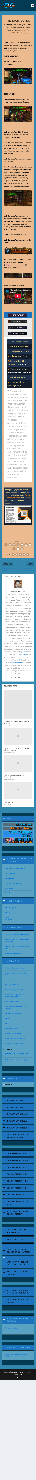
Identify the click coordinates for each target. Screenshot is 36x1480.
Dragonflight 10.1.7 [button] (17, 1174)
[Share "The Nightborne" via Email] (18, 549)
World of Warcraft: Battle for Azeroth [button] (17, 1291)
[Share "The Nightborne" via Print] (22, 549)
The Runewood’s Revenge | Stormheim (14, 776)
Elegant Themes (17, 1372)
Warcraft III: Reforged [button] (19, 1348)
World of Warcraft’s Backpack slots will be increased (17, 749)
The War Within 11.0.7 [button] (17, 1128)
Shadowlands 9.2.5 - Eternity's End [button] (17, 1231)
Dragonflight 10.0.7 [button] (17, 1195)
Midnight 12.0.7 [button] (14, 901)
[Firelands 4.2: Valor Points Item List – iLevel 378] (18, 704)
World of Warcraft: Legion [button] (17, 1301)
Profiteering (8, 802)
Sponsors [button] (12, 1079)
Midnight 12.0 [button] (13, 961)
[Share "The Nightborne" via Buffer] (30, 545)
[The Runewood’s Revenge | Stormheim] (18, 763)
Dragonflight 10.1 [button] (16, 1188)
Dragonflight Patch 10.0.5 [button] (17, 1203)
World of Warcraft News (20, 27)
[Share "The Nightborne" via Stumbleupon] (14, 549)
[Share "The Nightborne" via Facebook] (6, 545)
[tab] (18, 315)
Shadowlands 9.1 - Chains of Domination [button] (18, 1250)
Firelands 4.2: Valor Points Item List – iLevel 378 (18, 722)
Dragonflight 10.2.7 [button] (17, 1153)
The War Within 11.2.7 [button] (17, 1100)
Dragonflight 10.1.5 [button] (17, 1181)
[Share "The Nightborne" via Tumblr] (18, 545)
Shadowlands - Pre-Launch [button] (17, 1273)
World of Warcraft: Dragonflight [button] (17, 1212)
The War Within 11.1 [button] (17, 1121)
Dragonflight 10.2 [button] (16, 1167)
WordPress (18, 1374)
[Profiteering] (18, 790)
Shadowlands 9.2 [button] (16, 1239)
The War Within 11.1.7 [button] (17, 1114)
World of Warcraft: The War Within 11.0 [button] (17, 1136)
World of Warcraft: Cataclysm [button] (17, 1319)
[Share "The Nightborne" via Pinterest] (22, 545)
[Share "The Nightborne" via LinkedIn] (26, 545)
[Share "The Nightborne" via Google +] (14, 545)
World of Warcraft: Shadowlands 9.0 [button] (17, 1263)
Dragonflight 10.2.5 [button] (17, 1160)
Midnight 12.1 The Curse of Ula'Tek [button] (19, 860)
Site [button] (9, 819)
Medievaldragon (19, 25)
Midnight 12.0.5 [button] (14, 928)
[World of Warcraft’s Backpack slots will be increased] (18, 736)
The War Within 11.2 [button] (17, 1107)
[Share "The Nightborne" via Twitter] (10, 545)
